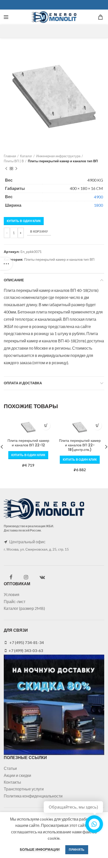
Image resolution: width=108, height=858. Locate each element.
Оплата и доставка (23, 383)
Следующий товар (16, 168)
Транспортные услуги (24, 788)
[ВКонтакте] (42, 577)
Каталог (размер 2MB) (24, 608)
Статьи (10, 768)
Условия (11, 594)
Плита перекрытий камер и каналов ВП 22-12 (28, 442)
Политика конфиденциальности (33, 795)
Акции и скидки (17, 775)
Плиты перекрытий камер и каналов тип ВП (63, 161)
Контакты (12, 782)
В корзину (39, 231)
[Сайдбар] (6, 263)
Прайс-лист (14, 601)
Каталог (26, 156)
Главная (10, 156)
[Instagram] (26, 577)
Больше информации (40, 849)
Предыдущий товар (6, 168)
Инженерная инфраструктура (58, 156)
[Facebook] (11, 577)
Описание (14, 280)
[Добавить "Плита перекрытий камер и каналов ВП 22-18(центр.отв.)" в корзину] (97, 425)
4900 (98, 196)
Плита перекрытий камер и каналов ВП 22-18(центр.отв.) (80, 445)
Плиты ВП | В (14, 161)
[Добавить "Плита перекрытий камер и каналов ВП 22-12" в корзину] (45, 425)
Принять (76, 849)
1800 (98, 205)
